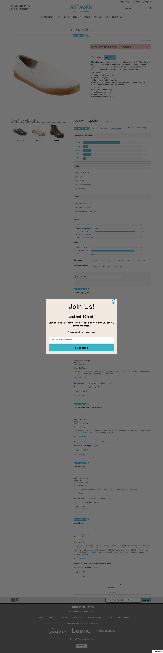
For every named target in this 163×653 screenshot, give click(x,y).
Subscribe (81, 347)
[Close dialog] (114, 302)
